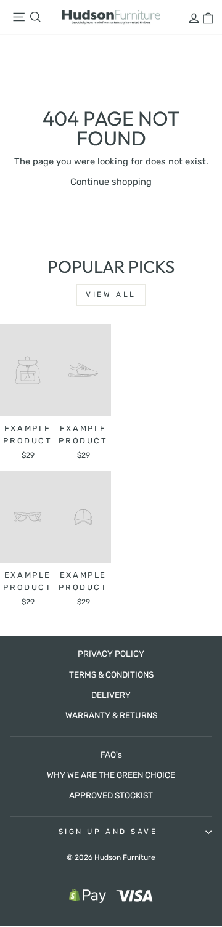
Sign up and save (108, 831)
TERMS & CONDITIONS (111, 674)
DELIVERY (111, 695)
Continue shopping (111, 181)
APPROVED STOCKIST (111, 795)
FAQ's (111, 754)
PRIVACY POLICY (111, 653)
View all (111, 294)
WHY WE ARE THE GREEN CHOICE (111, 775)
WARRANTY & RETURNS (111, 715)
